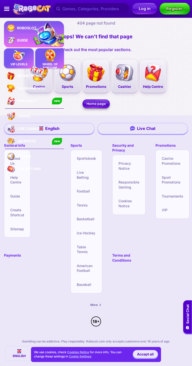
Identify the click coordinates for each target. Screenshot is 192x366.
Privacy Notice (124, 165)
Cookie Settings (80, 356)
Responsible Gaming (128, 184)
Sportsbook (86, 158)
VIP (165, 210)
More (94, 305)
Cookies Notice (125, 203)
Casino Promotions (171, 160)
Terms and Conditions (121, 257)
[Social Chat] (187, 317)
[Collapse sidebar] (7, 9)
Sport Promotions (171, 180)
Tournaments (172, 196)
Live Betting (83, 174)
